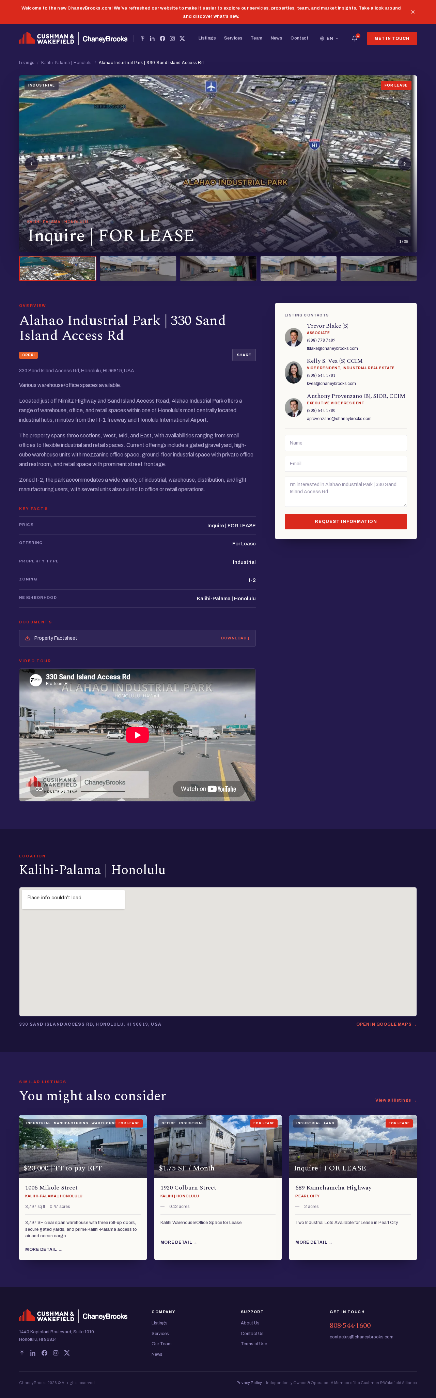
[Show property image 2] (138, 268)
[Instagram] (172, 38)
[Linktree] (142, 38)
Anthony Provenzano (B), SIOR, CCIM (356, 396)
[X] (182, 38)
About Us (250, 1323)
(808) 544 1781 (321, 375)
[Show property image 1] (57, 268)
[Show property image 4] (298, 268)
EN (330, 38)
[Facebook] (162, 38)
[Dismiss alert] (413, 12)
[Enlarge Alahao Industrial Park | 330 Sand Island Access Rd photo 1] (218, 163)
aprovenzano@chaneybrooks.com (339, 418)
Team (257, 38)
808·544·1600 (350, 1325)
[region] (218, 163)
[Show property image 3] (218, 268)
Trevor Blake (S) (327, 326)
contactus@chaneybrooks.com (361, 1337)
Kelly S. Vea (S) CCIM (335, 361)
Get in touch (392, 38)
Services (233, 38)
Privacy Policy (249, 1383)
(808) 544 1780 (321, 410)
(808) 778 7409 (321, 340)
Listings (207, 38)
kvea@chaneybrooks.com (331, 383)
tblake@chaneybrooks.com (332, 348)
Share (244, 355)
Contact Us (252, 1333)
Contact (299, 38)
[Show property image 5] (378, 268)
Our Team (162, 1343)
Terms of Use (254, 1343)
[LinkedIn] (152, 38)
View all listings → (396, 1100)
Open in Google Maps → (386, 1024)
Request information (346, 521)
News (277, 38)
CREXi (28, 355)
